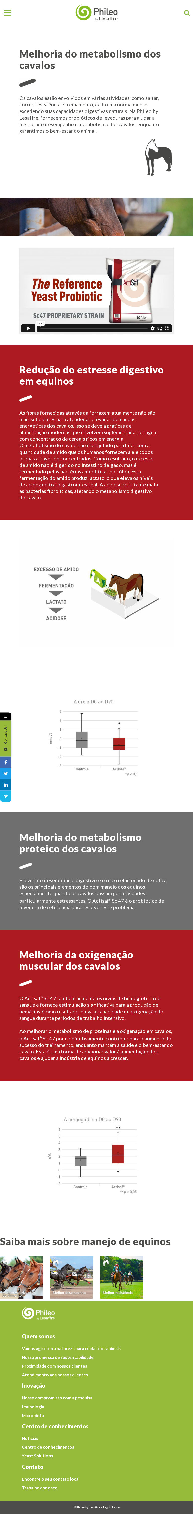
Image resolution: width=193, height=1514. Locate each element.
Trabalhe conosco (40, 1488)
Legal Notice (111, 1507)
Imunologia (33, 1407)
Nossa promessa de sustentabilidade (58, 1357)
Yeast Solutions (37, 1456)
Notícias (30, 1438)
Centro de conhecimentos (48, 1447)
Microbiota (33, 1415)
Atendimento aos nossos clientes (55, 1375)
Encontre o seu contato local (50, 1479)
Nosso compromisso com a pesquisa (57, 1398)
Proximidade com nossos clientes (54, 1366)
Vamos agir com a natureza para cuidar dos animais (71, 1348)
